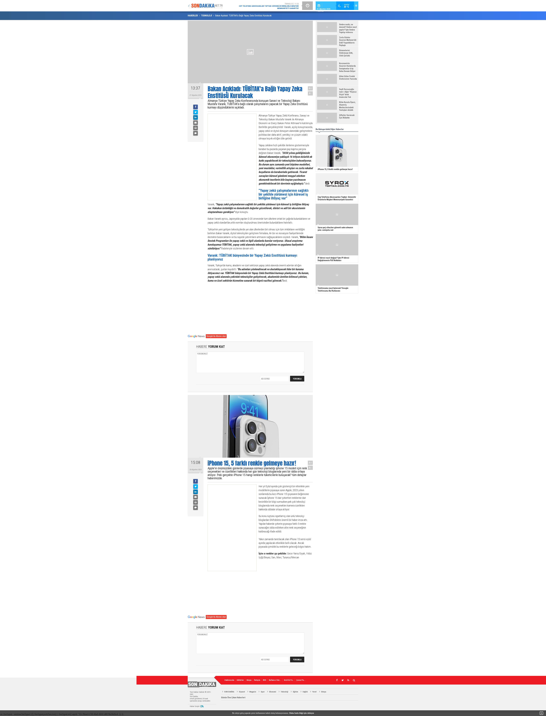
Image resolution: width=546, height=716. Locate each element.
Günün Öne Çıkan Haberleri (233, 697)
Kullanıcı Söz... (275, 680)
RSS (264, 680)
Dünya (323, 692)
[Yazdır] (195, 128)
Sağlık (305, 692)
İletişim (257, 680)
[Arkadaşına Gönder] (195, 122)
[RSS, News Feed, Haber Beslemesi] (348, 680)
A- (310, 93)
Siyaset (242, 692)
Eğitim (295, 692)
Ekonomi (272, 692)
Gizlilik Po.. (289, 680)
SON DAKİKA (229, 692)
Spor (263, 692)
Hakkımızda (229, 680)
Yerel (314, 692)
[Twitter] (195, 112)
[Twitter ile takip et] (342, 680)
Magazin (252, 692)
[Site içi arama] (354, 680)
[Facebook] (195, 107)
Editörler (240, 680)
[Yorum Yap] (195, 133)
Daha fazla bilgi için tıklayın (301, 713)
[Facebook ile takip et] (337, 680)
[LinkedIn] (195, 117)
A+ (310, 88)
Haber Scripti (194, 706)
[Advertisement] (229, 157)
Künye (249, 680)
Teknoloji (284, 692)
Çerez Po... (300, 680)
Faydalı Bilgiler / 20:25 (276, 5)
